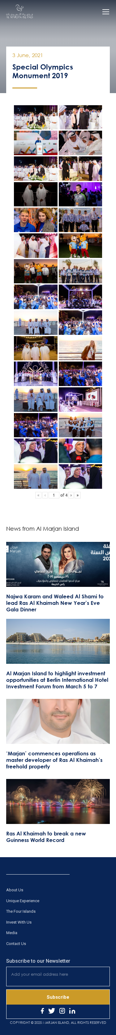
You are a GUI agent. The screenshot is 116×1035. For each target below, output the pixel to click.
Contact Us (16, 943)
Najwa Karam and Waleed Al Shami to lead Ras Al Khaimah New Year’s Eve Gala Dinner (55, 603)
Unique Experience (22, 900)
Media (11, 932)
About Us (14, 890)
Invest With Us (19, 922)
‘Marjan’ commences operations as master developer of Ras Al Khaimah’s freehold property (54, 760)
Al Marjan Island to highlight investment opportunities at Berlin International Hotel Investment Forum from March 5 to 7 (57, 680)
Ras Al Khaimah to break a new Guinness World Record (46, 836)
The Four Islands (21, 911)
